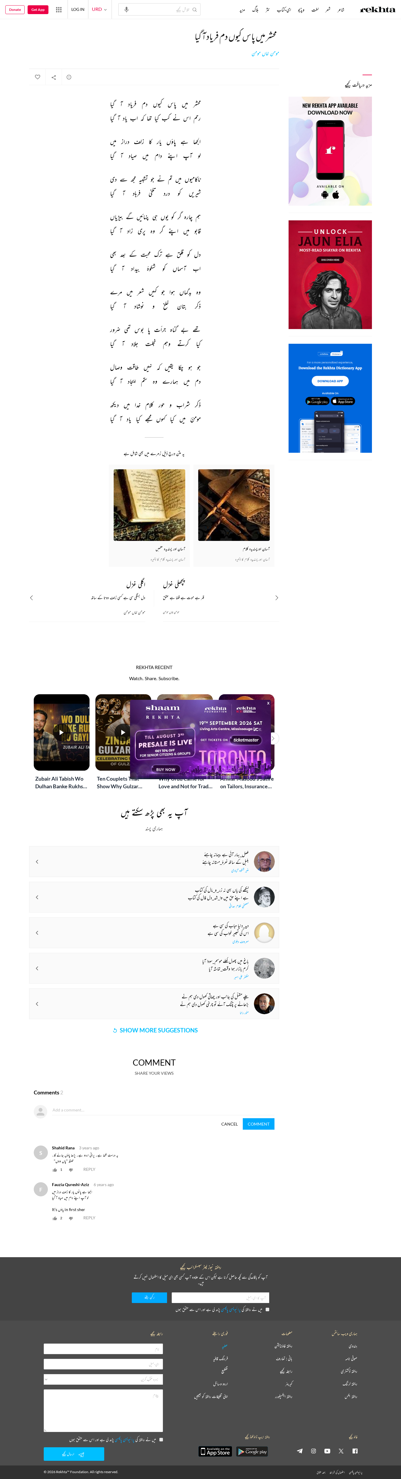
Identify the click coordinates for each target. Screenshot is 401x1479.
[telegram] (299, 1450)
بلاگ (255, 9)
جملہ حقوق (321, 1472)
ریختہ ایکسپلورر (283, 1396)
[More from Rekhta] (58, 9)
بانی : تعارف (284, 1358)
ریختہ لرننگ (350, 1383)
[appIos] (215, 1451)
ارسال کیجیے (68, 1453)
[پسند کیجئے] (37, 77)
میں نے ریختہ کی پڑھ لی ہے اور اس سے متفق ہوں (219, 1309)
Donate (15, 9)
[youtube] (327, 1450)
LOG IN (78, 9)
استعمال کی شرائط (337, 1472)
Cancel (229, 1123)
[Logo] (377, 10)
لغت (315, 9)
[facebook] (355, 1450)
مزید (242, 9)
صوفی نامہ (351, 1358)
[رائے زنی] (69, 77)
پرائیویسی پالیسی (231, 1309)
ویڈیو (301, 9)
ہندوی (353, 1346)
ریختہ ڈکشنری (349, 1371)
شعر (328, 9)
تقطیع (224, 1371)
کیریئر (288, 1383)
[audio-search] (126, 9)
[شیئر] (54, 77)
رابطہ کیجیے (286, 1371)
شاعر (341, 9)
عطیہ (225, 1346)
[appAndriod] (252, 1451)
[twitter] (341, 1450)
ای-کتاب (284, 9)
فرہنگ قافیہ (220, 1358)
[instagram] (313, 1450)
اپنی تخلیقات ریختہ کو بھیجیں (211, 1396)
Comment (258, 1123)
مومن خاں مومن (265, 53)
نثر (268, 9)
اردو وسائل (220, 1383)
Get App (38, 9)
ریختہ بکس (351, 1396)
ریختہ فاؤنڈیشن (283, 1346)
